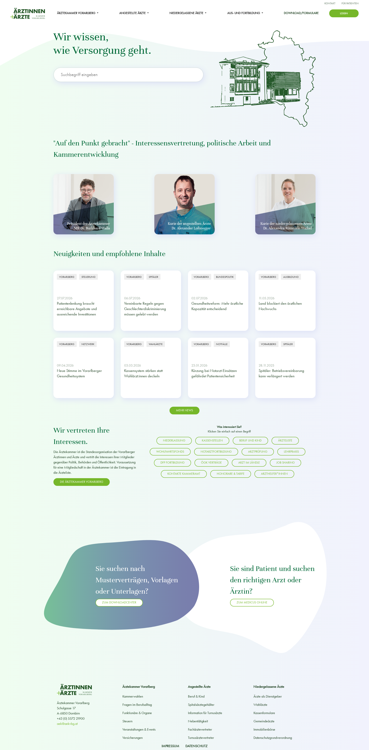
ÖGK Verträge (211, 463)
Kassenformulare (264, 713)
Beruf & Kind (196, 696)
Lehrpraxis (291, 452)
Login (344, 13)
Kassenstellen (212, 440)
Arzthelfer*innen (274, 474)
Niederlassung (174, 440)
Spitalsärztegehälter (201, 704)
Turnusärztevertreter (201, 737)
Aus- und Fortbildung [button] (244, 13)
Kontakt (329, 3)
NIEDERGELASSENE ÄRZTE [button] (187, 13)
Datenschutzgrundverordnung (272, 737)
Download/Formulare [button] (301, 13)
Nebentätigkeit (198, 721)
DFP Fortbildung (172, 463)
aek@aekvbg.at (67, 723)
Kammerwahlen (132, 696)
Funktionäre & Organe (137, 713)
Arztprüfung (257, 452)
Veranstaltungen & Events (138, 729)
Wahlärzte (260, 704)
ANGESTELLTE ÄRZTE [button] (132, 13)
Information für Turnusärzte (205, 713)
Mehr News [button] (184, 410)
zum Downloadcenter (119, 602)
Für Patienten (350, 3)
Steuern (127, 721)
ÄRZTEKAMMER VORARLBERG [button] (76, 13)
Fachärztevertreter (200, 729)
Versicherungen (132, 737)
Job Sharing (285, 463)
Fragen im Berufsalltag (137, 704)
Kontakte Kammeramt (183, 474)
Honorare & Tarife (230, 474)
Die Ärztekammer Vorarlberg (81, 482)
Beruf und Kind (250, 440)
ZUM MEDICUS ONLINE (252, 602)
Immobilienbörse (264, 729)
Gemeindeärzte (263, 721)
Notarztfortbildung (216, 452)
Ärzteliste (285, 440)
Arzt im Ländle (249, 463)
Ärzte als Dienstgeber (267, 696)
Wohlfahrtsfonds (170, 452)
